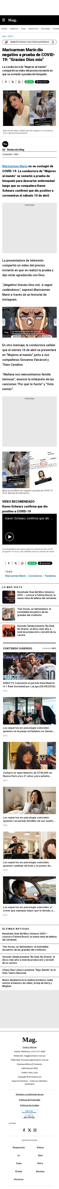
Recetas (40, 1171)
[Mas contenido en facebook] (24, 1130)
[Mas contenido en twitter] (29, 1130)
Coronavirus (35, 575)
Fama (18, 1163)
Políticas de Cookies (29, 1105)
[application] (29, 529)
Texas (23, 29)
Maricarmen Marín (15, 575)
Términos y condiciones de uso (30, 1094)
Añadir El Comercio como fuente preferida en (29, 42)
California (14, 29)
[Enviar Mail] (4, 150)
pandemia (50, 575)
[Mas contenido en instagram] (35, 1130)
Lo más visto (12, 587)
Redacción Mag (15, 149)
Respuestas (19, 1147)
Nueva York (33, 29)
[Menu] (5, 20)
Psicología (45, 29)
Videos (40, 1147)
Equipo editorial (29, 1047)
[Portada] (29, 1045)
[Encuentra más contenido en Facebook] (5, 82)
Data (40, 1155)
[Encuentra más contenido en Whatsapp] (19, 82)
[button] (9, 537)
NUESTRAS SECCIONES (29, 1140)
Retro (40, 1163)
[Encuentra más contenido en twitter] (12, 82)
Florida (4, 29)
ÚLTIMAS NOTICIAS (15, 929)
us (18, 1155)
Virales (18, 1171)
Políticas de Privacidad (29, 1100)
